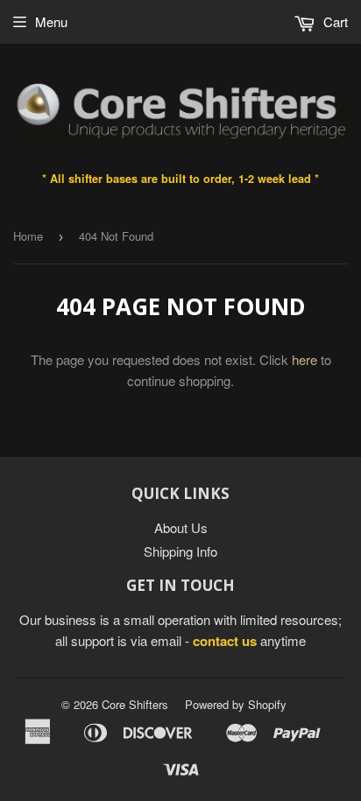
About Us (181, 527)
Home (28, 236)
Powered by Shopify (236, 704)
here (304, 359)
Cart (334, 21)
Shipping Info (180, 551)
